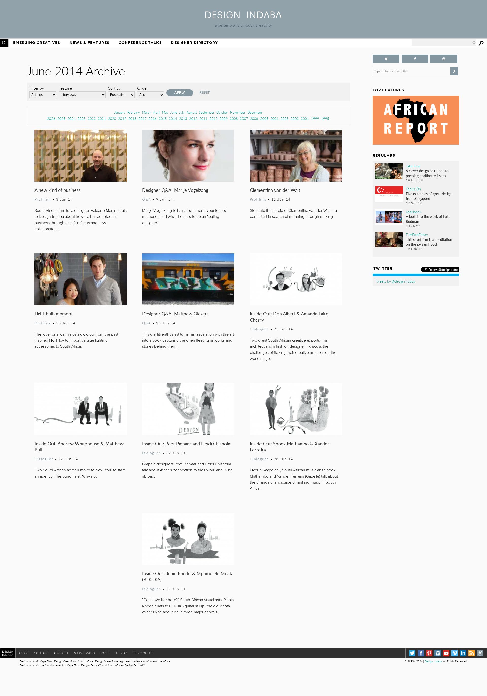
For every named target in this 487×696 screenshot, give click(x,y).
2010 (214, 118)
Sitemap (121, 653)
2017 (142, 118)
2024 (71, 118)
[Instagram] (437, 653)
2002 (295, 118)
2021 (102, 118)
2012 (193, 118)
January (119, 112)
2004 (274, 118)
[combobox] (444, 42)
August (192, 112)
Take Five (413, 165)
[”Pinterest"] (443, 59)
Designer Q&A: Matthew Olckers (175, 313)
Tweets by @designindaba (395, 281)
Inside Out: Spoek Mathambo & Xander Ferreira (289, 446)
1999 (315, 118)
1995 (325, 118)
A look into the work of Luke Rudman (428, 219)
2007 (244, 118)
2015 (163, 118)
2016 (153, 118)
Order (142, 88)
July (182, 112)
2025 (61, 118)
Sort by (114, 88)
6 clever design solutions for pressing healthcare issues (428, 173)
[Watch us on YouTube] (446, 653)
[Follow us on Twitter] (386, 59)
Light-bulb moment (53, 313)
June (173, 112)
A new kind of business (57, 190)
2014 (173, 118)
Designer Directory (194, 43)
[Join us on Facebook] (415, 59)
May (165, 112)
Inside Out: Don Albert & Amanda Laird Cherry (289, 316)
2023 (82, 118)
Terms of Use (142, 653)
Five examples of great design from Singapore (429, 196)
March (146, 112)
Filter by (36, 88)
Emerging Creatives (36, 43)
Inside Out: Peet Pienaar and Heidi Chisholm (187, 443)
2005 (264, 118)
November (237, 112)
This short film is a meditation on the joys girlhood (429, 242)
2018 (132, 118)
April (156, 112)
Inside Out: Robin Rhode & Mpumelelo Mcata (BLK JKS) (187, 576)
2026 (51, 118)
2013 (183, 118)
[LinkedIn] (463, 653)
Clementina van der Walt (275, 190)
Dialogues (259, 328)
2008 (234, 118)
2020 (112, 118)
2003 (285, 118)
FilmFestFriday (417, 234)
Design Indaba (433, 661)
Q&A (146, 199)
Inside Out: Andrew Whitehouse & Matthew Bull (79, 446)
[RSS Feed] (471, 653)
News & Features (89, 43)
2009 (224, 118)
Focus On (413, 188)
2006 (254, 118)
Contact (41, 653)
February (133, 112)
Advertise (61, 653)
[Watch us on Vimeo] (454, 653)
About (23, 653)
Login (105, 653)
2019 (122, 118)
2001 (305, 118)
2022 (92, 118)
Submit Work (84, 653)
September (206, 112)
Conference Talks (140, 43)
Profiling (42, 199)
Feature (65, 88)
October (222, 112)
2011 (203, 118)
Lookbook (413, 211)
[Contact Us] (480, 653)
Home (4, 43)
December (254, 112)
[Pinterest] (429, 653)
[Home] (243, 17)
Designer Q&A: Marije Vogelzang (175, 190)
